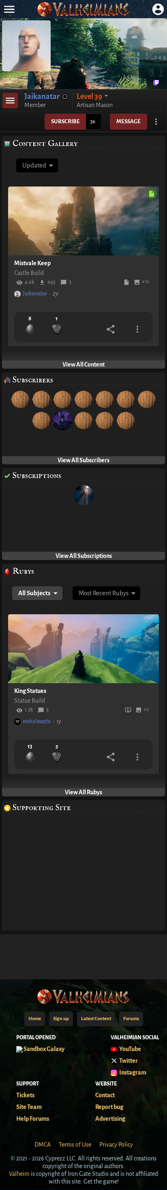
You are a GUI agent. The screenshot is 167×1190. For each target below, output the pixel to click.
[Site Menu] (9, 9)
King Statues (30, 691)
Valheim (19, 1174)
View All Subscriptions (84, 556)
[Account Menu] (158, 9)
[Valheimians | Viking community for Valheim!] (83, 9)
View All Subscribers (83, 460)
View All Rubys (83, 792)
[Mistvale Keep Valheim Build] (83, 221)
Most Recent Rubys (103, 593)
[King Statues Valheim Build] (83, 648)
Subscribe (65, 121)
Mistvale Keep (32, 263)
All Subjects (34, 593)
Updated (34, 165)
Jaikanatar (35, 293)
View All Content (83, 364)
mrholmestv (37, 721)
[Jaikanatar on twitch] (156, 83)
